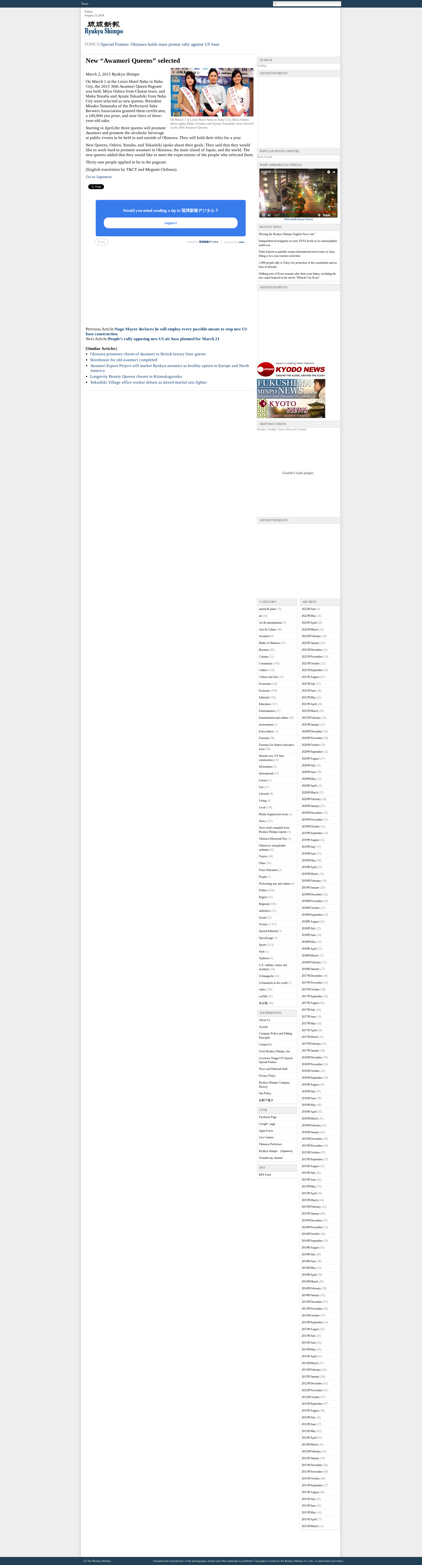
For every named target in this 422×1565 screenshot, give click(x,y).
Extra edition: (266, 731)
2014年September (312, 1240)
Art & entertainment (270, 622)
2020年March (310, 792)
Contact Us (265, 1044)
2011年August (310, 1492)
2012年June (309, 1424)
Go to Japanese (99, 176)
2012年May (309, 1431)
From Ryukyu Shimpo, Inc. (275, 1051)
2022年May (309, 616)
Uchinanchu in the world (273, 983)
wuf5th (263, 996)
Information (266, 766)
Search (276, 4)
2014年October (311, 1234)
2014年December (312, 1220)
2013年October (311, 1315)
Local (262, 807)
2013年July (308, 1335)
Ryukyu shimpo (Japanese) (276, 1151)
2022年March (310, 629)
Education (264, 704)
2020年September (312, 751)
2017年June (309, 1016)
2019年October (311, 826)
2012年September (312, 1403)
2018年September (312, 914)
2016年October (311, 1071)
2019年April (309, 867)
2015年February (311, 1206)
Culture (263, 670)
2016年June (309, 1098)
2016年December (312, 1057)
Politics (263, 890)
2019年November (312, 819)
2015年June (309, 1179)
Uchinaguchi (266, 976)
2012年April (309, 1437)
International (266, 773)
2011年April (309, 1519)
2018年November (312, 901)
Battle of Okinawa (269, 643)
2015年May (309, 1186)
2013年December (312, 1302)
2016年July (308, 1091)
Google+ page (267, 1124)
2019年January (310, 887)
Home (85, 3)
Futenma (264, 738)
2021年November (312, 656)
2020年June (309, 772)
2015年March (310, 1200)
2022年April (309, 622)
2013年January (310, 1376)
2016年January (310, 1132)
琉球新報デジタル (209, 241)
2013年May (309, 1349)
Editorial (264, 697)
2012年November (312, 1390)
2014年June (309, 1261)
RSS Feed (265, 1174)
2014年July (308, 1254)
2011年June (309, 1505)
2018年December (312, 894)
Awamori (264, 636)
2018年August (310, 921)
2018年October (311, 908)
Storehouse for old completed (123, 360)
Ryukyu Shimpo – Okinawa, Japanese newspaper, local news (121, 28)
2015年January (310, 1213)
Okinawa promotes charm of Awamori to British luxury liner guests (148, 354)
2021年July (308, 683)
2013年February (311, 1369)
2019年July (308, 846)
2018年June (309, 935)
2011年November (312, 1471)
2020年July (308, 765)
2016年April (309, 1111)
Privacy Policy (267, 1075)
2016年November (312, 1064)
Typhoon (264, 958)
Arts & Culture (267, 629)
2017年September (312, 996)
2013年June (309, 1342)
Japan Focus (266, 1130)
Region (263, 897)
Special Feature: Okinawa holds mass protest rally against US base (160, 44)
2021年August (310, 677)
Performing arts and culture (274, 883)
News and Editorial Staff (273, 1069)
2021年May (309, 697)
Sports (262, 944)
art (260, 616)
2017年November (312, 982)
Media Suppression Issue (273, 814)
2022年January (310, 643)
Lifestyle (264, 793)
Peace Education (268, 870)
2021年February (311, 717)
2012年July (308, 1417)
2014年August (310, 1247)
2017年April (309, 1030)
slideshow (265, 911)
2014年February (311, 1288)
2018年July (308, 928)
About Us (264, 1020)
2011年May (309, 1512)
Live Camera (266, 1137)
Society (263, 924)
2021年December (312, 650)
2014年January (310, 1295)
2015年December (312, 1139)
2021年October (311, 663)
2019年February (311, 880)
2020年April (309, 785)
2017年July (308, 1009)
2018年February (311, 962)
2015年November (312, 1145)
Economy (264, 690)
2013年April (309, 1356)
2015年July (308, 1172)
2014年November (312, 1227)
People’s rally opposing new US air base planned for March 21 (164, 339)
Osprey (263, 856)
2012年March (310, 1444)
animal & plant (267, 609)
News (262, 821)
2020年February (311, 799)
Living (262, 800)
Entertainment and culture (273, 717)
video (262, 989)
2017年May (309, 1023)
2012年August (310, 1410)
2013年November (312, 1308)
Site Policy (265, 1093)
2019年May (309, 860)
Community (266, 663)
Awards (263, 1027)
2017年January (310, 1050)
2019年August (310, 840)
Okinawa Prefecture (270, 1144)
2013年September (312, 1322)
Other (262, 863)
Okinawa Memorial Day (273, 838)
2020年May (309, 779)
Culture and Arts (268, 677)
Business (264, 650)
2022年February (311, 636)
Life (261, 787)
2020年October (311, 745)
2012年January (310, 1458)
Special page (266, 938)
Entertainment (267, 711)
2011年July (308, 1499)
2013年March (310, 1363)
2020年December (312, 731)
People (263, 877)
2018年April (309, 948)
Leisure (263, 780)
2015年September (312, 1159)
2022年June (309, 609)
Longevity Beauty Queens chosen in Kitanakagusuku (136, 376)
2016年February (311, 1125)
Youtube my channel (271, 1158)
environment (266, 724)
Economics (265, 683)
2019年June (309, 853)
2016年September (312, 1077)
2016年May (309, 1105)
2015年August (310, 1166)
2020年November (312, 738)
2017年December (312, 976)
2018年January (310, 969)
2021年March (310, 711)
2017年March (310, 1037)
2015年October (311, 1152)
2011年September (312, 1485)
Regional (264, 904)
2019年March (310, 874)
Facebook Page (267, 1117)
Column (263, 656)
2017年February (311, 1043)
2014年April (309, 1274)
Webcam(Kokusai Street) (298, 219)
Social (262, 917)
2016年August (310, 1084)
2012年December (312, 1383)
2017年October (311, 989)
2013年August (310, 1329)
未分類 (263, 1003)
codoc (241, 242)
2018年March (310, 955)
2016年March (310, 1118)
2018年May (309, 942)
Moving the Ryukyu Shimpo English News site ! (287, 234)
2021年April (309, 704)
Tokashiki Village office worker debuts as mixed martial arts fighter (148, 382)
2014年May (309, 1268)
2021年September (312, 670)
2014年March (310, 1281)
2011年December (312, 1465)
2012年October (311, 1397)
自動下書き (266, 1100)
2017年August (310, 1003)
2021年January (310, 724)
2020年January (310, 806)
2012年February (311, 1451)
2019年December (312, 813)
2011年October (311, 1478)
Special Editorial (268, 931)
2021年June (309, 690)
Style (262, 951)
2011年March (310, 1526)
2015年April (309, 1193)
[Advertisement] (251, 22)
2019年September (312, 833)
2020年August (310, 758)
